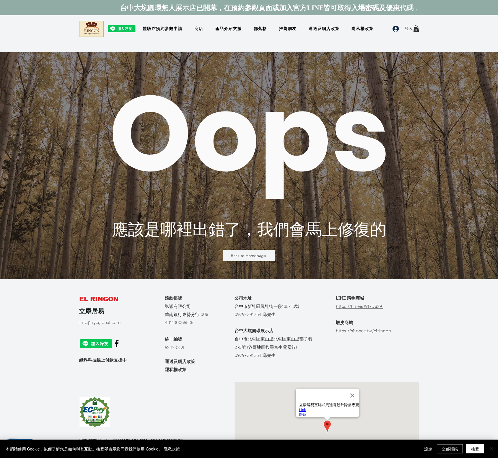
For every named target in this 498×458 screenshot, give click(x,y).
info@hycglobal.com (100, 323)
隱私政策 (172, 449)
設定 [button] (428, 449)
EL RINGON (99, 299)
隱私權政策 (175, 370)
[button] (416, 28)
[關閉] (491, 448)
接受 (475, 449)
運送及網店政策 (180, 362)
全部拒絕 (450, 449)
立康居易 (91, 311)
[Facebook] (116, 343)
